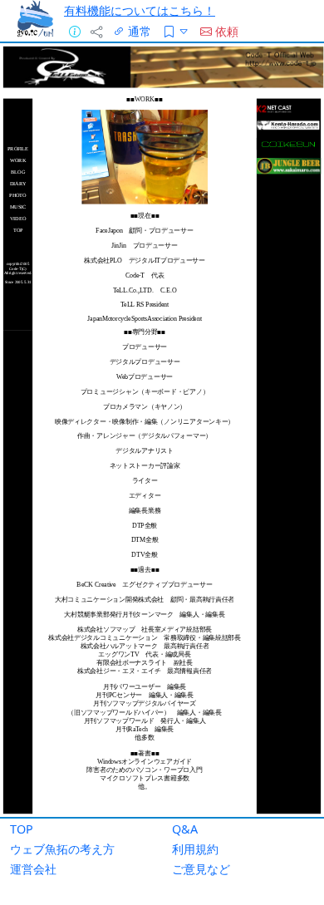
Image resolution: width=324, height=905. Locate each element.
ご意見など (201, 869)
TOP (21, 829)
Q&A (185, 829)
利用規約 (195, 849)
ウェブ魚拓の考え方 (62, 849)
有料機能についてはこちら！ (139, 10)
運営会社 (33, 869)
